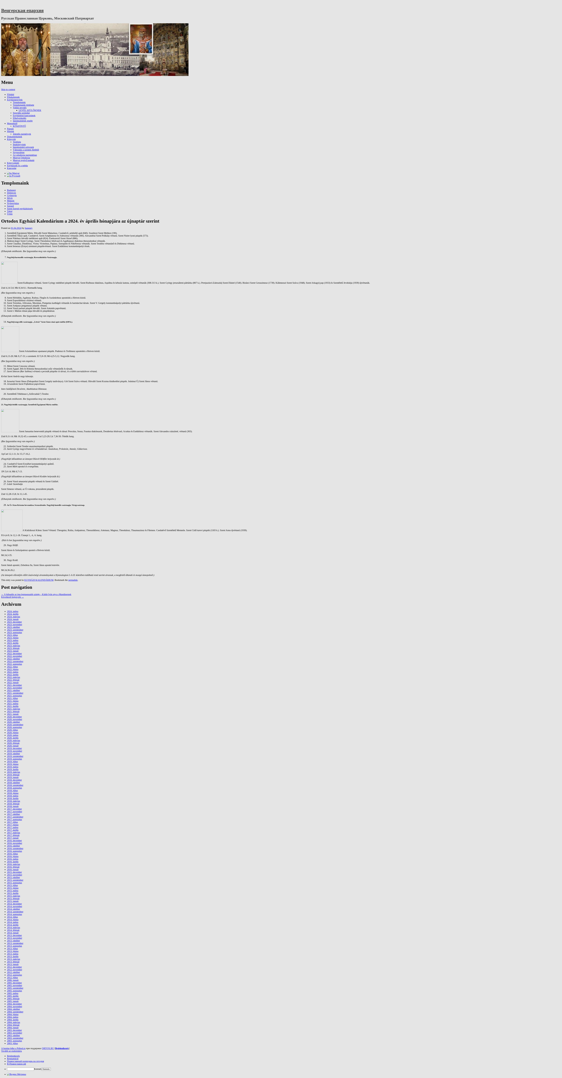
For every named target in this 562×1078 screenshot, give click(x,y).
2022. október (13, 659)
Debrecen (11, 193)
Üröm (9, 214)
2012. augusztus (14, 975)
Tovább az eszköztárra (11, 1051)
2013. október (13, 940)
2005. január (13, 1001)
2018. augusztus (14, 788)
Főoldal (10, 94)
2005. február (13, 998)
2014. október (13, 909)
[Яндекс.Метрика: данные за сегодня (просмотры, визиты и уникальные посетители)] (16, 1074)
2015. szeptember (15, 880)
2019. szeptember (15, 756)
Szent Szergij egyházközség (20, 208)
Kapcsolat (11, 168)
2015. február (13, 898)
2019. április (12, 769)
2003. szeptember (15, 1038)
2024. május (12, 611)
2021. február (13, 711)
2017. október (13, 814)
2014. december (14, 904)
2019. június (12, 764)
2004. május (12, 1017)
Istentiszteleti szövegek (23, 147)
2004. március (13, 1022)
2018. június (12, 793)
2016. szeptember (15, 848)
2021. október (13, 690)
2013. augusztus (14, 946)
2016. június (12, 856)
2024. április (12, 614)
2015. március (13, 896)
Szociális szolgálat (21, 113)
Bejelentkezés (62, 1048)
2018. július (12, 790)
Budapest (11, 190)
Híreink (10, 131)
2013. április (12, 956)
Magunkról (12, 123)
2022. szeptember (15, 661)
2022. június (12, 669)
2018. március (13, 801)
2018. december (14, 780)
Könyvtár (11, 139)
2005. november (14, 985)
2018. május (12, 796)
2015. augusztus (14, 882)
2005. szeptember (15, 988)
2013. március (13, 959)
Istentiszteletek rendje (23, 121)
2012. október (13, 972)
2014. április (12, 925)
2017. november (14, 811)
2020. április (12, 738)
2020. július (12, 730)
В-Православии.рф (16, 1064)
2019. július (12, 761)
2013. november (14, 938)
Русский (15, 176)
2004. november (14, 1006)
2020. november (14, 719)
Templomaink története (23, 105)
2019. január (13, 777)
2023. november (14, 624)
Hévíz (10, 198)
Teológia (17, 142)
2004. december (14, 1004)
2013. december (14, 935)
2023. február (13, 648)
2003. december (14, 1030)
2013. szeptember (15, 943)
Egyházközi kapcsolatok (24, 115)
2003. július (12, 1043)
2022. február (13, 680)
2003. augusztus (14, 1041)
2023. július (12, 635)
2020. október (13, 722)
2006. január (13, 980)
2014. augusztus (14, 914)
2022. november (14, 656)
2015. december (14, 872)
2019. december (14, 748)
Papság (10, 128)
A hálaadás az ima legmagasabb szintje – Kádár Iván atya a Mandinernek (36, 594)
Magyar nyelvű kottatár (23, 160)
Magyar (15, 173)
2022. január (13, 682)
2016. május (12, 859)
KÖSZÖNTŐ (19, 126)
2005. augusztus (14, 990)
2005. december (14, 983)
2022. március (13, 677)
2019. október (13, 753)
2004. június (12, 1014)
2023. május (12, 640)
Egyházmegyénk (15, 99)
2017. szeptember (15, 817)
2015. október (13, 877)
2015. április (12, 893)
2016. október (13, 846)
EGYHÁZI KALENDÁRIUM (38, 580)
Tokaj (9, 211)
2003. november (14, 1033)
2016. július (12, 853)
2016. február (13, 867)
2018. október (13, 782)
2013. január (13, 964)
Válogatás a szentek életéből (26, 150)
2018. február (13, 803)
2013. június (12, 951)
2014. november (14, 906)
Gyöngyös (12, 195)
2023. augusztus (14, 632)
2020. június (12, 732)
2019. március (13, 772)
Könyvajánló (13, 163)
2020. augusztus (14, 727)
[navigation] (281, 1063)
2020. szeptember (15, 724)
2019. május (12, 767)
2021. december (14, 685)
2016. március (13, 864)
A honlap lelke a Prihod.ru (13, 1048)
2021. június (12, 701)
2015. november (14, 875)
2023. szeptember (15, 630)
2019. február (13, 774)
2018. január (13, 806)
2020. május (12, 735)
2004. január (13, 1027)
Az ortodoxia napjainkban (25, 155)
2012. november (14, 969)
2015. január (13, 901)
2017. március (13, 832)
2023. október (13, 627)
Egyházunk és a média (17, 165)
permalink (73, 580)
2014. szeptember (15, 911)
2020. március (13, 740)
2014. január (13, 933)
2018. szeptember (15, 785)
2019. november (14, 751)
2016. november (14, 843)
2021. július (12, 698)
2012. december (14, 967)
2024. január (13, 619)
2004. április (12, 1019)
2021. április (12, 706)
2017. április (12, 830)
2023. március (13, 645)
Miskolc (10, 200)
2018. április (12, 798)
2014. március (13, 927)
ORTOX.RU (48, 1048)
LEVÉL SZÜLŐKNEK (30, 110)
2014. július (12, 917)
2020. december (14, 716)
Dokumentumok (14, 136)
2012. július (12, 977)
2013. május (12, 954)
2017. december (14, 809)
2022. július (12, 666)
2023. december (14, 622)
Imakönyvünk (19, 144)
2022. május (12, 672)
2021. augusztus (14, 695)
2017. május (12, 827)
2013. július (12, 948)
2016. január (13, 869)
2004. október (13, 1009)
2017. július (12, 822)
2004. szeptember (15, 1012)
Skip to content (8, 89)
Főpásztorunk (13, 97)
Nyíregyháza (13, 203)
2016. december (14, 840)
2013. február (13, 961)
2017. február (13, 835)
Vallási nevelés (19, 107)
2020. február (13, 743)
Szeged (10, 206)
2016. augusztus (14, 851)
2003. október (13, 1035)
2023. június (12, 637)
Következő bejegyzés (12, 597)
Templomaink (19, 102)
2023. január (13, 651)
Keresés (37, 1069)
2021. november (14, 688)
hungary (28, 228)
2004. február (13, 1025)
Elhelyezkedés (19, 118)
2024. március (13, 616)
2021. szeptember (15, 693)
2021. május (12, 703)
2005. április (12, 996)
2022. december (14, 653)
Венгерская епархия (22, 10)
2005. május (12, 993)
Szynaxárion (18, 152)
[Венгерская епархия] (95, 75)
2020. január (13, 745)
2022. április (12, 674)
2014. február (13, 930)
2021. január (13, 714)
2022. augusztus (14, 664)
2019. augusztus (14, 759)
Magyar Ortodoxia (21, 157)
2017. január (13, 838)
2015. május (12, 890)
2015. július (12, 885)
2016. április (12, 861)
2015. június (12, 888)
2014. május (12, 922)
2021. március (13, 709)
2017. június (12, 825)
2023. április (12, 643)
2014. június (12, 919)
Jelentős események (22, 134)
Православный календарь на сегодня (25, 1061)
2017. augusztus (14, 819)
